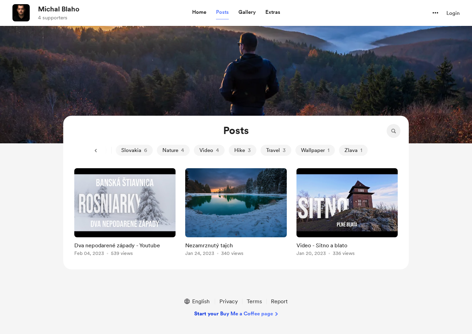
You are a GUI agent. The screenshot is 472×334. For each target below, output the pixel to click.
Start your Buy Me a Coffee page (233, 314)
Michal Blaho (58, 9)
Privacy (228, 301)
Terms (254, 301)
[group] (125, 213)
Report (279, 301)
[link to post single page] (125, 213)
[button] (199, 12)
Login (453, 13)
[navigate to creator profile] (21, 12)
